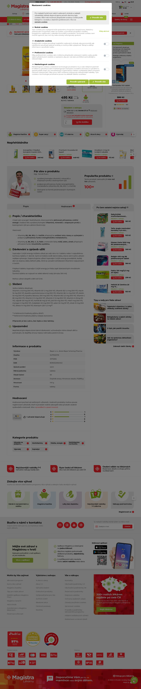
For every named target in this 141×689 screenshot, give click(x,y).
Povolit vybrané (77, 82)
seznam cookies (41, 22)
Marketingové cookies (45, 64)
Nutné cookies (41, 27)
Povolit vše (97, 18)
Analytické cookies (43, 41)
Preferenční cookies (44, 53)
